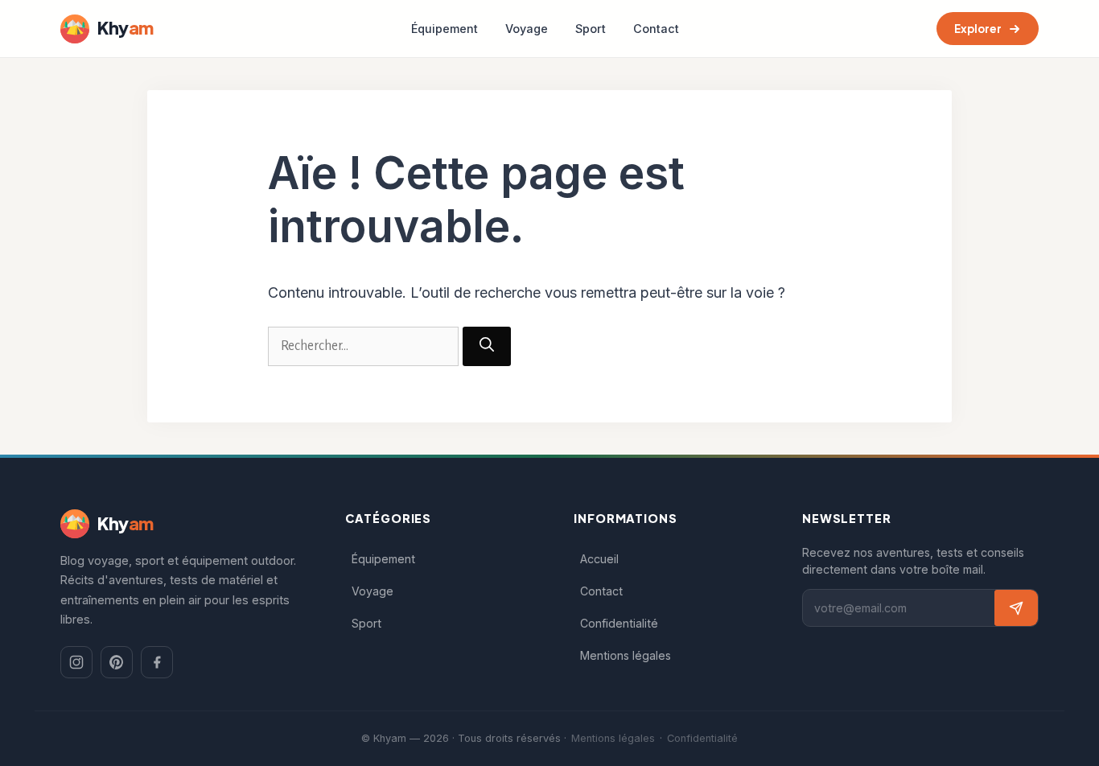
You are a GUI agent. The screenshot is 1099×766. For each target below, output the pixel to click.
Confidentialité (619, 623)
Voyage (526, 28)
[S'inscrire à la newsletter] (1016, 608)
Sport (590, 28)
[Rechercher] (487, 346)
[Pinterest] (117, 662)
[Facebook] (157, 662)
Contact (656, 28)
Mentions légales (625, 655)
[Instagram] (76, 662)
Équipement (444, 28)
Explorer (978, 28)
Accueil (599, 559)
